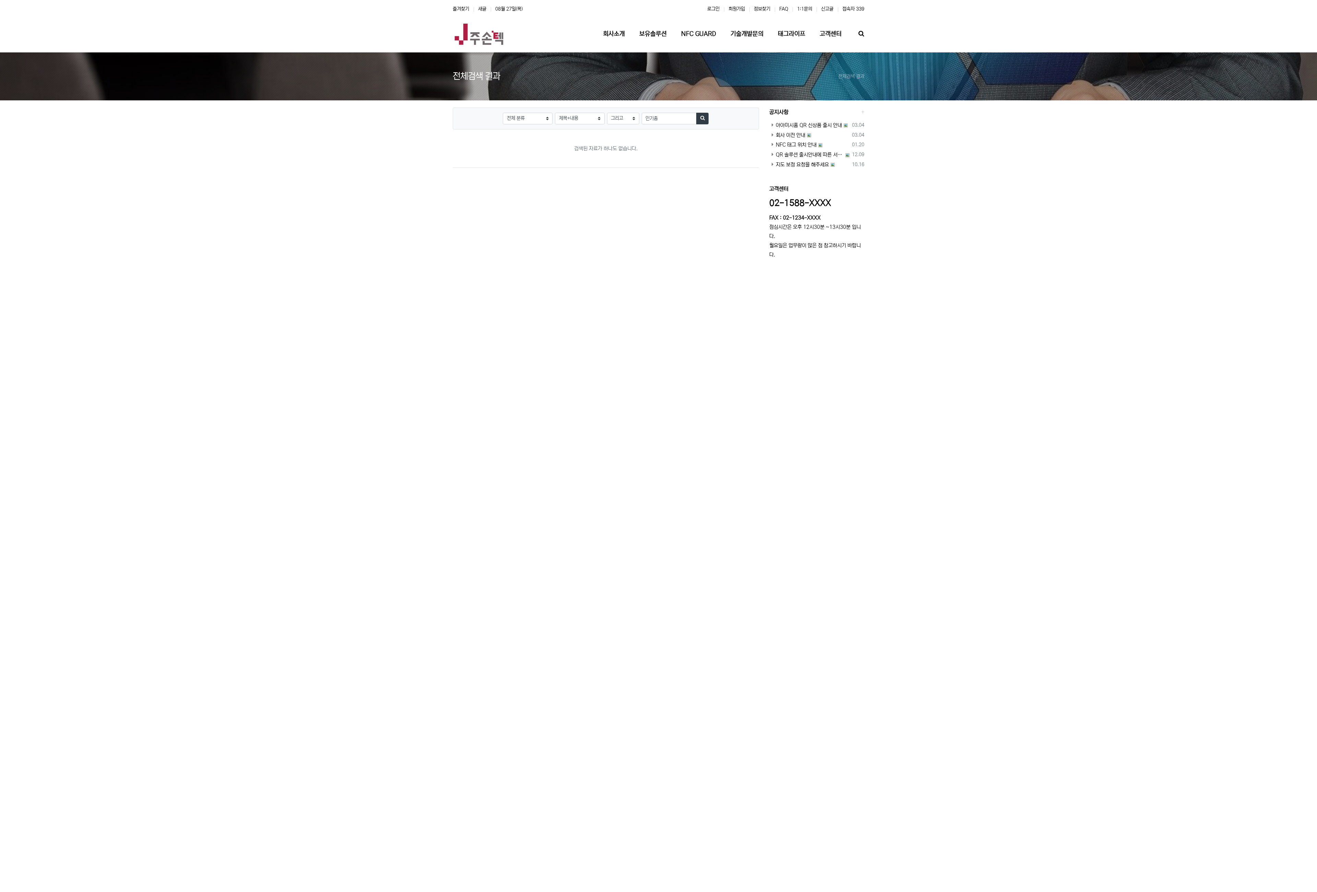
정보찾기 (762, 9)
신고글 (827, 9)
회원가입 (736, 9)
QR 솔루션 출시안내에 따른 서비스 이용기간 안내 (810, 155)
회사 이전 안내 (790, 135)
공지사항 (778, 112)
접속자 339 (853, 9)
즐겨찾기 (461, 9)
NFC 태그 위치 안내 (796, 145)
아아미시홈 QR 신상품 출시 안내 (809, 125)
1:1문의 (804, 9)
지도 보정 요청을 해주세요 (802, 165)
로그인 (713, 9)
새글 (482, 9)
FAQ (783, 9)
